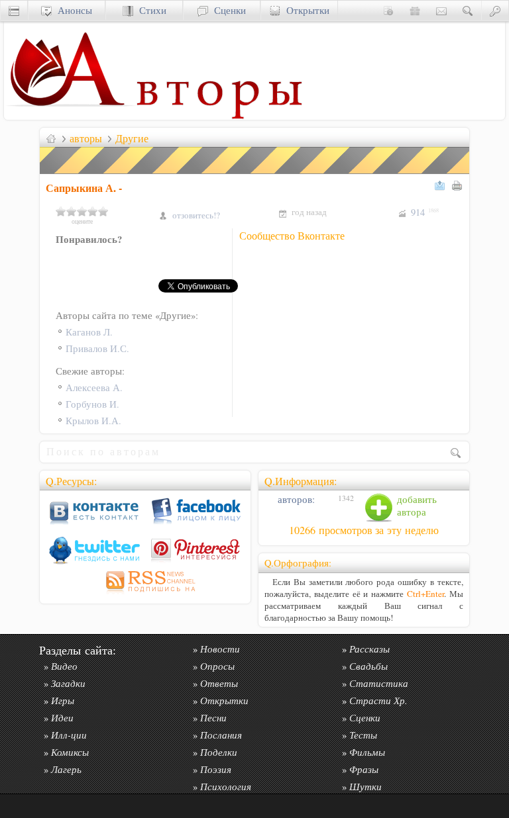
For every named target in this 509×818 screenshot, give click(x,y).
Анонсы (72, 10)
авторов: (295, 499)
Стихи (149, 10)
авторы (86, 138)
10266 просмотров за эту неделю (364, 530)
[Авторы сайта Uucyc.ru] (219, 116)
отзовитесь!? (196, 215)
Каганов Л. (89, 332)
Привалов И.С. (97, 348)
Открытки (304, 10)
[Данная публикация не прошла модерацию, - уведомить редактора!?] (255, 173)
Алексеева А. (94, 387)
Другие (131, 138)
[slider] (82, 211)
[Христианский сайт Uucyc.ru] (70, 116)
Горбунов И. (92, 404)
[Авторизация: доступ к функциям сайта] (495, 10)
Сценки (227, 10)
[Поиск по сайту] (468, 10)
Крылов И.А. (93, 420)
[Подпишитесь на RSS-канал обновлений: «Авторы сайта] (145, 594)
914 (425, 212)
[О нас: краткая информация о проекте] (388, 10)
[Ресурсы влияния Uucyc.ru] (51, 138)
